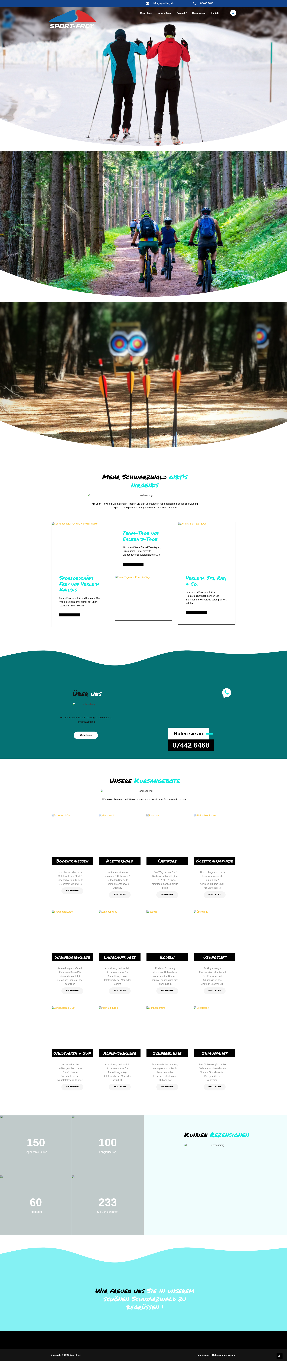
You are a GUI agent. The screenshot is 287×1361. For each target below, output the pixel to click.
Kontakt (215, 13)
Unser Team (146, 13)
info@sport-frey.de (163, 3)
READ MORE (72, 890)
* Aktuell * (182, 13)
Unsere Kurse (164, 13)
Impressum (203, 1355)
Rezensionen (199, 13)
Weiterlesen (86, 735)
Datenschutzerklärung (223, 1355)
